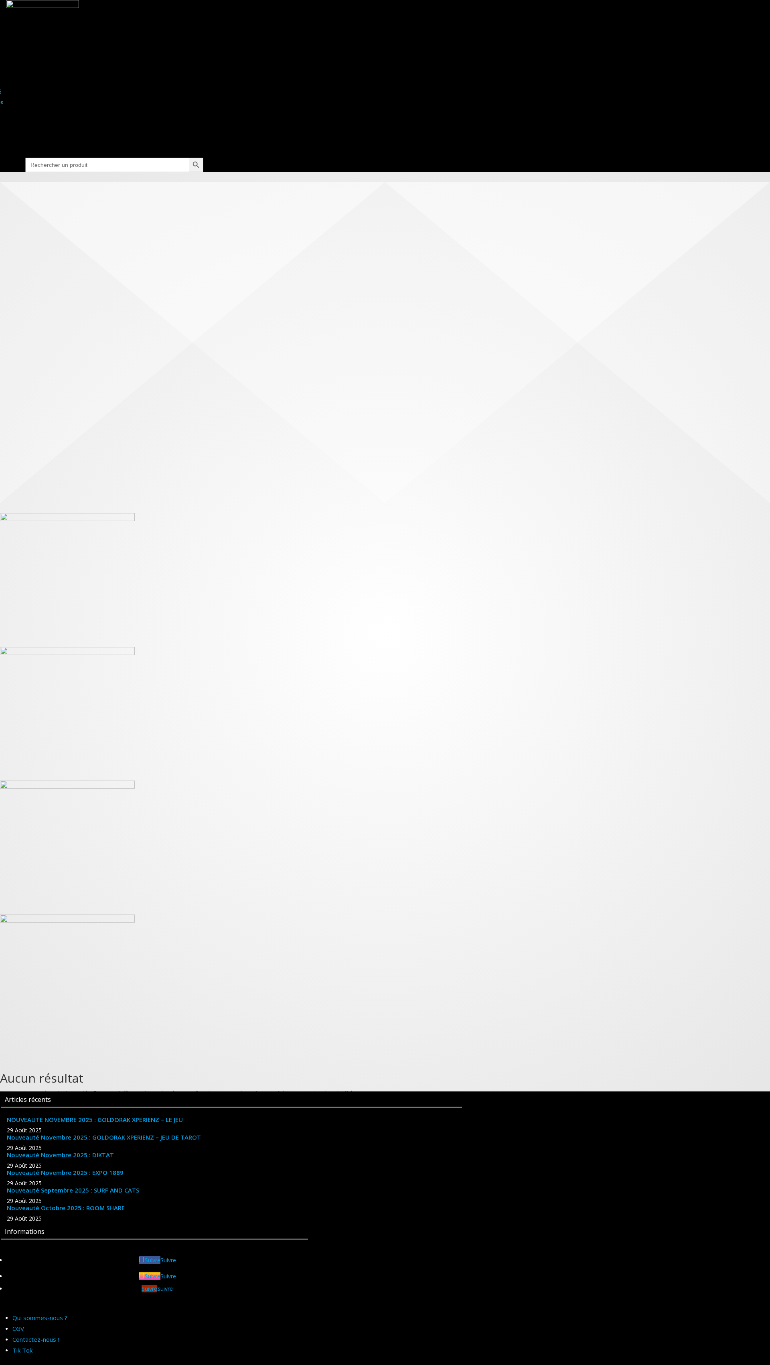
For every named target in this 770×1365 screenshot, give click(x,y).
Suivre (168, 1260)
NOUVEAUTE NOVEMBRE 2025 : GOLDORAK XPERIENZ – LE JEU (95, 1120)
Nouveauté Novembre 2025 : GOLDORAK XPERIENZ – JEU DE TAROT (104, 1137)
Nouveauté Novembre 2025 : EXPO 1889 (65, 1172)
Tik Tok (22, 1350)
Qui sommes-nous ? (39, 1318)
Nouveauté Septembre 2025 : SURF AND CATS (73, 1190)
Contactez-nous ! (35, 1339)
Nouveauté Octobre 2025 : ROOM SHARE (66, 1208)
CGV (18, 1328)
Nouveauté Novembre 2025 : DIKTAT (60, 1155)
